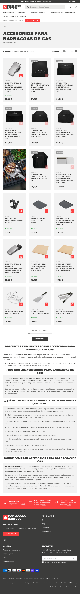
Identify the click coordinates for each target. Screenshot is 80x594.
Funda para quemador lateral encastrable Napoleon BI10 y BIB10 (40, 87)
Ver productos (14, 177)
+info (49, 1)
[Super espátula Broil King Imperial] (40, 298)
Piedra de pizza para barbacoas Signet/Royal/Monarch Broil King (65, 267)
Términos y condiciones (14, 583)
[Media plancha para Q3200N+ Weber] (40, 204)
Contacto (12, 20)
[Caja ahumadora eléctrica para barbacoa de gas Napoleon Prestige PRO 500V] (65, 160)
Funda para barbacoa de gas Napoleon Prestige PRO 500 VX (65, 134)
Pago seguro (8, 554)
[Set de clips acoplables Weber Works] (14, 204)
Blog (5, 20)
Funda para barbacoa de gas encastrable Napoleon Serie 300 (13, 135)
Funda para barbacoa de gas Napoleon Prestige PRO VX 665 (40, 134)
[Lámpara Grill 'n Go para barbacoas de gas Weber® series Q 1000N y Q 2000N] (14, 250)
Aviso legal (27, 583)
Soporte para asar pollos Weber (14, 313)
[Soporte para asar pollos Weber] (14, 298)
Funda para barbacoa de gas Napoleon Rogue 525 (39, 178)
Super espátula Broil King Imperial (40, 313)
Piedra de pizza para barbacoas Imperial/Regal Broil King (38, 267)
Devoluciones (8, 562)
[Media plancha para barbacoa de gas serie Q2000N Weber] (65, 204)
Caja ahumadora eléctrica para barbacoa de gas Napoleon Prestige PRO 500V (65, 179)
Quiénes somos (48, 520)
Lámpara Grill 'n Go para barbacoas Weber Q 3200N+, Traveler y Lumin (14, 87)
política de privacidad (59, 562)
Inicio (4, 26)
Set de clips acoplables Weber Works (14, 221)
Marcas (23, 16)
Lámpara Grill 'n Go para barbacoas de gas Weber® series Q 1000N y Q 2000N (13, 268)
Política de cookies (71, 587)
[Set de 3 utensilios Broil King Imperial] (65, 298)
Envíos (5, 558)
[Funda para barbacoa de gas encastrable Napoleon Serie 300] (14, 116)
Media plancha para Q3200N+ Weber (38, 221)
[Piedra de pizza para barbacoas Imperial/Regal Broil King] (40, 250)
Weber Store (46, 531)
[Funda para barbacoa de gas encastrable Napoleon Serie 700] (65, 69)
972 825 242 (12, 534)
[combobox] (45, 7)
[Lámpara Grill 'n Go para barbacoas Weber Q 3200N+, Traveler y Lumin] (14, 69)
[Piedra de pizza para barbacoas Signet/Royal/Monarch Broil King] (65, 250)
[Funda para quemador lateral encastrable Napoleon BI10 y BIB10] (40, 69)
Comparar (55, 51)
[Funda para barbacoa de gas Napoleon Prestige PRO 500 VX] (65, 116)
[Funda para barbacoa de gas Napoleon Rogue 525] (40, 160)
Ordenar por (8, 51)
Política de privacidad (56, 587)
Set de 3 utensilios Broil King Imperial (65, 313)
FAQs (21, 20)
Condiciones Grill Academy (69, 583)
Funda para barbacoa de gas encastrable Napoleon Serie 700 (64, 87)
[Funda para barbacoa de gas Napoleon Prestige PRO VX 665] (40, 116)
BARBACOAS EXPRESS (14, 578)
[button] (76, 7)
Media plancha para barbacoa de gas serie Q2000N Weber (65, 221)
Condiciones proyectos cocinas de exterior (45, 583)
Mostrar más (40, 339)
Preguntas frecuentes (11, 550)
